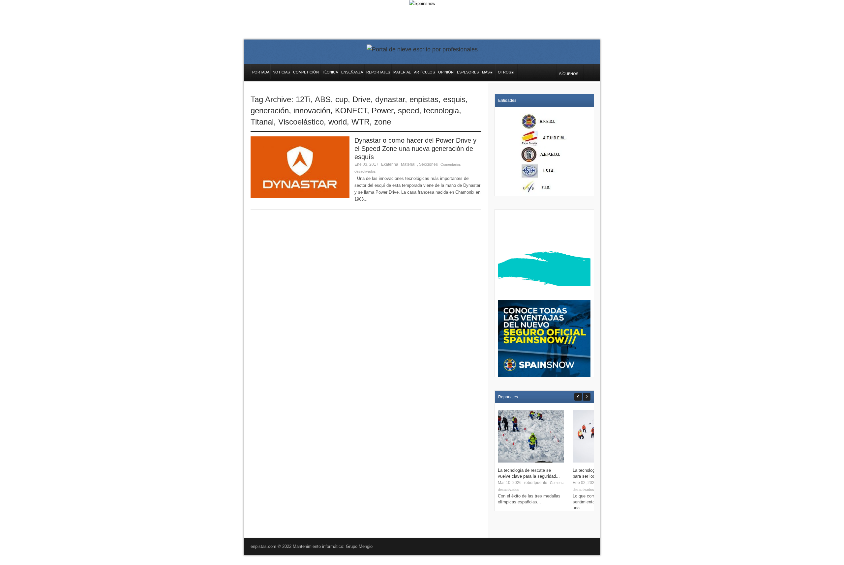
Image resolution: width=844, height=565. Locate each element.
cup (341, 99)
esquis (454, 99)
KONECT (351, 110)
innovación (311, 110)
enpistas (423, 99)
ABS (323, 99)
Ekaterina (389, 164)
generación (270, 110)
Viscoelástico (301, 121)
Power (382, 110)
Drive (361, 99)
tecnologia (441, 110)
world (337, 121)
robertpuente (535, 482)
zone (382, 121)
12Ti (303, 99)
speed (408, 110)
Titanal (262, 121)
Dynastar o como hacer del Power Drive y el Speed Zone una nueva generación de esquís (415, 148)
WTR (360, 121)
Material (408, 164)
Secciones (428, 164)
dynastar (390, 99)
